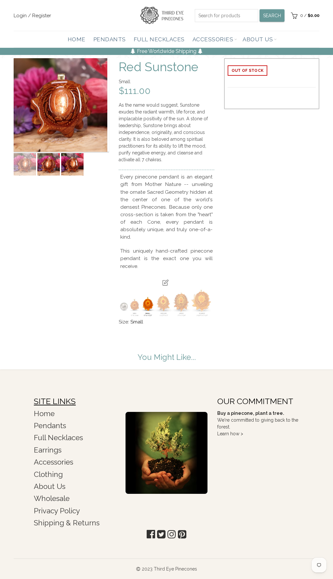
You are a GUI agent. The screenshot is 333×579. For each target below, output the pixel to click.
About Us (258, 39)
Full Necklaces (159, 39)
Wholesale (52, 498)
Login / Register (32, 16)
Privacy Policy (57, 511)
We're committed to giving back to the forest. (257, 420)
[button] (150, 534)
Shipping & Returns (67, 523)
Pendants (109, 39)
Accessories (213, 39)
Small (136, 322)
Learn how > (230, 433)
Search (272, 15)
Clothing (48, 474)
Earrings (47, 450)
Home (77, 39)
